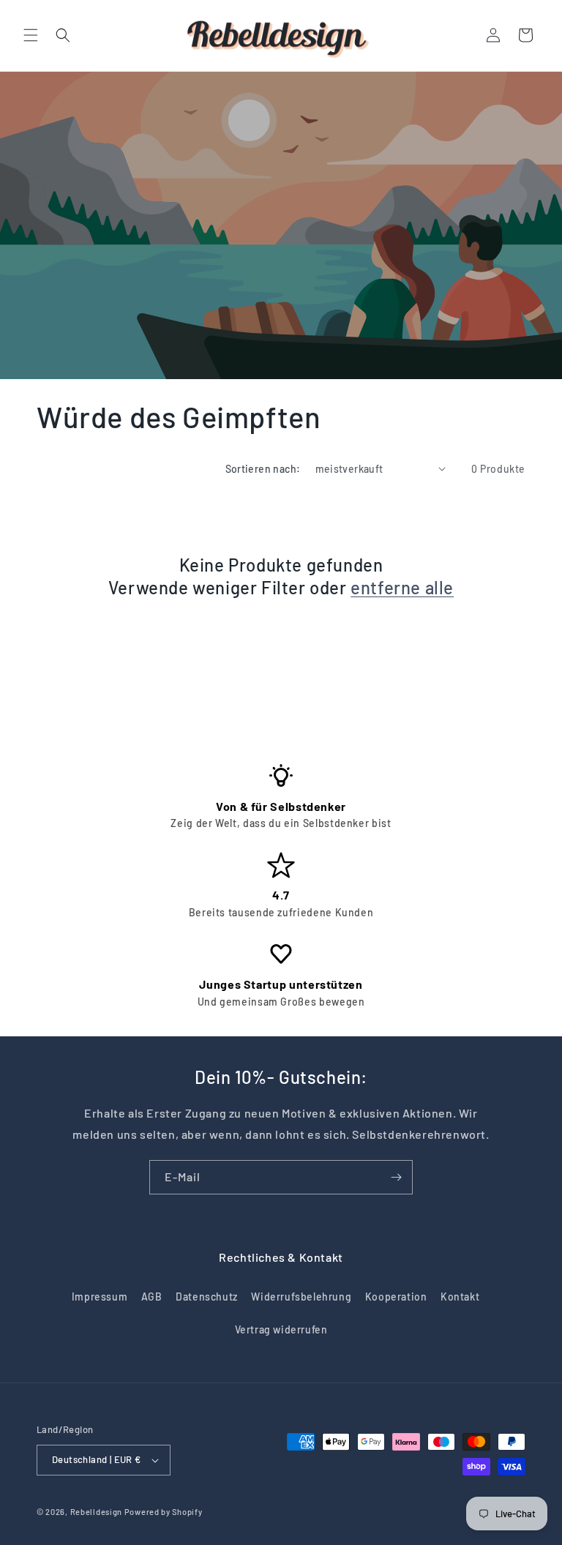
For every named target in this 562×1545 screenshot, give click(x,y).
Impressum (99, 1296)
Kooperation (396, 1296)
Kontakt (460, 1296)
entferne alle (402, 587)
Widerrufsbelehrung (301, 1296)
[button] (31, 35)
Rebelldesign (96, 1511)
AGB (151, 1296)
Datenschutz (207, 1296)
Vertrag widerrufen (281, 1329)
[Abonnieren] (396, 1177)
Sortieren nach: (263, 469)
